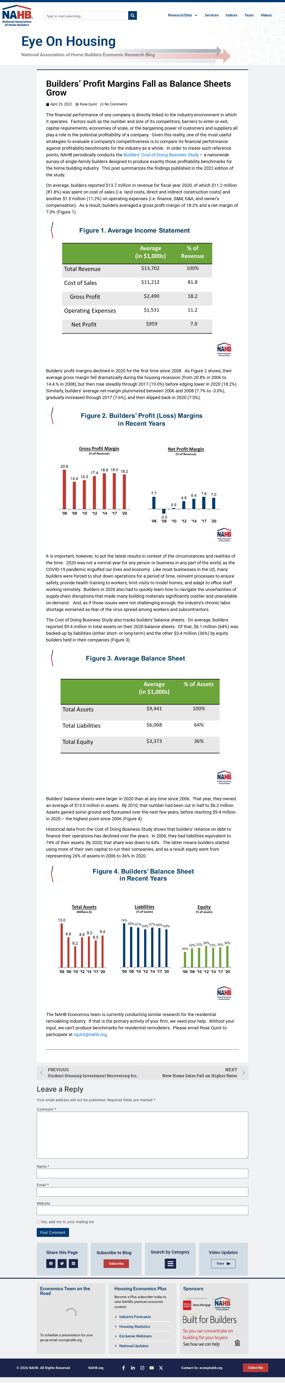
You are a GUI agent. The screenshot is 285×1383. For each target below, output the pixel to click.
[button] (50, 1263)
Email (43, 1185)
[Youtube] (151, 1368)
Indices (231, 15)
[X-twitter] (161, 1368)
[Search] (132, 15)
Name (43, 1166)
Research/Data (180, 15)
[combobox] (86, 15)
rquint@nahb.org (90, 1034)
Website (43, 1203)
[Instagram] (142, 1368)
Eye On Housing (68, 41)
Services (212, 15)
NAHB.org (96, 1368)
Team (249, 15)
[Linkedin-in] (133, 1368)
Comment (46, 1109)
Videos (266, 15)
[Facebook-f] (123, 1368)
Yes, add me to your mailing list (67, 1222)
